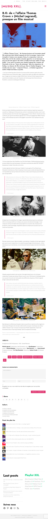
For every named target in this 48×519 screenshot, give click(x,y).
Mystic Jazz (28, 488)
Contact (35, 515)
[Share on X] (3, 399)
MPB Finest (37, 486)
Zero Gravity (29, 479)
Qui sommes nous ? (16, 515)
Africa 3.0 (28, 484)
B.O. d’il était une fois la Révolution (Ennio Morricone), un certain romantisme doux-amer (23, 435)
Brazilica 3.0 (29, 481)
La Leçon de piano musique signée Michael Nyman (16, 458)
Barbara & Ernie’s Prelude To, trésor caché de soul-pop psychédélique (19, 443)
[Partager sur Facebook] (6, 399)
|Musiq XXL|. (12, 6)
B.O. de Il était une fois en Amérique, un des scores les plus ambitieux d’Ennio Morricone (23, 428)
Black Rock (38, 479)
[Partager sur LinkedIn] (12, 399)
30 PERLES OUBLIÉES (6, 408)
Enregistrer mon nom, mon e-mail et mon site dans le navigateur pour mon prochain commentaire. (21, 387)
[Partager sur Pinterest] (9, 399)
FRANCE (20, 357)
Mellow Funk (37, 484)
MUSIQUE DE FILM (28, 357)
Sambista (37, 488)
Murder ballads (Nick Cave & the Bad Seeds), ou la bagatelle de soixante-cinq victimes (23, 454)
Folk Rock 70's (38, 481)
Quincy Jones (25, 113)
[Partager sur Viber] (15, 399)
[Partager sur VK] (18, 399)
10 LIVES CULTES (6, 416)
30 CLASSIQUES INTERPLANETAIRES (10, 414)
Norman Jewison (40, 161)
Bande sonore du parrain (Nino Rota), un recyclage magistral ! (18, 424)
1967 (9, 357)
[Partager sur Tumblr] (24, 399)
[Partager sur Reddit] (21, 399)
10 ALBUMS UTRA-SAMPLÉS (8, 413)
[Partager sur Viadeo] (27, 399)
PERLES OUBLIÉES (38, 357)
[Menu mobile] (45, 6)
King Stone (28, 486)
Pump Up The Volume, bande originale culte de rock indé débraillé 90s (20, 439)
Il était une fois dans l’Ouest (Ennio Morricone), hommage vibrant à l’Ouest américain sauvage (24, 446)
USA (5, 360)
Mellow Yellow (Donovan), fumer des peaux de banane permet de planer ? (20, 431)
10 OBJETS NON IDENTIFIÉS (8, 411)
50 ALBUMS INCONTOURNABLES (9, 410)
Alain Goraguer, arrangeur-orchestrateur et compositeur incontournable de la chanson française (24, 450)
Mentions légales (26, 515)
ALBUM (5, 49)
